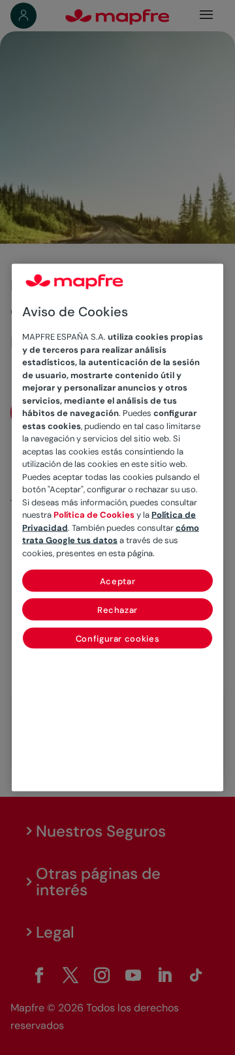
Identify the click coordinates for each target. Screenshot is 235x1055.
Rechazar (117, 610)
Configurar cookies (118, 638)
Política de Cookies (94, 514)
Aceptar (118, 581)
